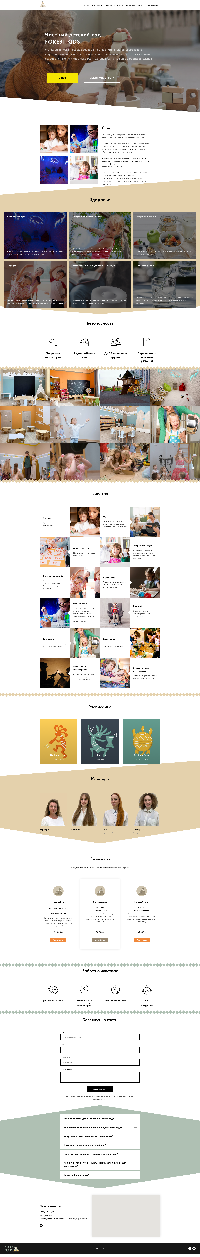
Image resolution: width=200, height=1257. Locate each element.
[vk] (189, 1249)
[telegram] (41, 1225)
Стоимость (97, 5)
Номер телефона (67, 1057)
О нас (86, 5)
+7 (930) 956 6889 (155, 5)
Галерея (108, 5)
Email (62, 1032)
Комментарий (66, 1069)
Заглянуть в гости (134, 5)
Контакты (118, 5)
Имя (62, 1044)
